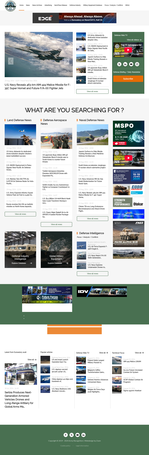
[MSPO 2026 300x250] (128, 133)
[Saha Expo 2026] (47, 290)
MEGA (127, 5)
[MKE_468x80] (47, 307)
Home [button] (22, 5)
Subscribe (128, 79)
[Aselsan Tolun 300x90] (128, 214)
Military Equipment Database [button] (92, 5)
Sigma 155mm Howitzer (132, 391)
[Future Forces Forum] (47, 299)
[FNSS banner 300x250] (128, 234)
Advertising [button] (48, 5)
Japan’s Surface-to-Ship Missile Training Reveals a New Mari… (97, 59)
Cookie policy (65, 446)
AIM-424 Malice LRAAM (132, 361)
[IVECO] (102, 291)
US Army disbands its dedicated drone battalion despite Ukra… (98, 37)
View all (31, 360)
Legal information (82, 446)
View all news (92, 91)
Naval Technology (94, 253)
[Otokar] (128, 202)
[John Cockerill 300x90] (128, 254)
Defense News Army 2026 (30, 81)
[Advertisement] (74, 326)
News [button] (28, 5)
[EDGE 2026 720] (74, 18)
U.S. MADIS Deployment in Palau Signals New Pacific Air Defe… (98, 48)
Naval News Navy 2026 (60, 367)
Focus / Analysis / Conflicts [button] (114, 5)
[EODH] (128, 182)
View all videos (133, 40)
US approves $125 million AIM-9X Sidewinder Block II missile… (98, 70)
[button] (10, 61)
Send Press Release (60, 5)
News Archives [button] (37, 5)
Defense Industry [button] (75, 5)
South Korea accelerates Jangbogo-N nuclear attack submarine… (97, 81)
